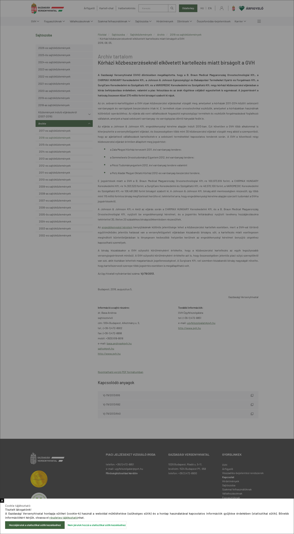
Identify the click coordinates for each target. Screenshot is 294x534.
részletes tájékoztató (63, 517)
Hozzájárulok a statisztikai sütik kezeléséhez (35, 525)
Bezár (2, 501)
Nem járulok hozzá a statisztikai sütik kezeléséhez (97, 525)
